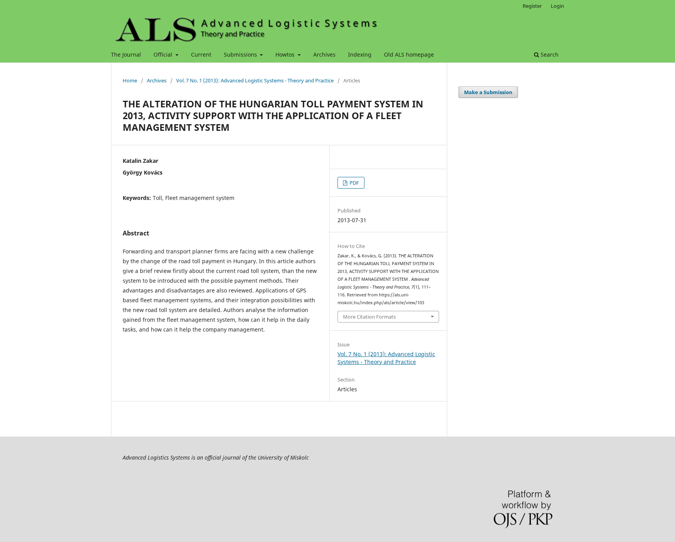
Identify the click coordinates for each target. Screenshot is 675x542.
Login (557, 5)
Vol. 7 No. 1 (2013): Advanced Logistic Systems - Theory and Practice (255, 80)
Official (164, 54)
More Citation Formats (369, 316)
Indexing (359, 54)
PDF (353, 182)
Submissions (241, 54)
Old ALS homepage (409, 54)
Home (130, 80)
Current (201, 54)
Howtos (285, 54)
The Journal (126, 54)
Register (532, 5)
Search (549, 54)
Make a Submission (488, 92)
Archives (324, 54)
